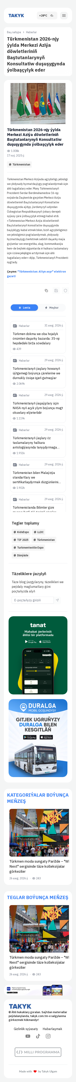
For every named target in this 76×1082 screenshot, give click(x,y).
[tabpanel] (38, 416)
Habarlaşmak (52, 1029)
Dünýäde (22, 555)
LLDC (40, 532)
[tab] (24, 307)
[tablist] (38, 308)
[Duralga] (38, 738)
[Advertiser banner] (38, 655)
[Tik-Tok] (38, 1036)
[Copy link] (46, 290)
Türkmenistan (21, 164)
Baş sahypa (14, 32)
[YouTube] (27, 1036)
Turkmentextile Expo (30, 547)
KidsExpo (23, 532)
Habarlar (31, 32)
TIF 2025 (22, 540)
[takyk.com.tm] (16, 15)
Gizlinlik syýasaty (26, 1029)
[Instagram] (48, 1036)
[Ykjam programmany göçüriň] (38, 990)
